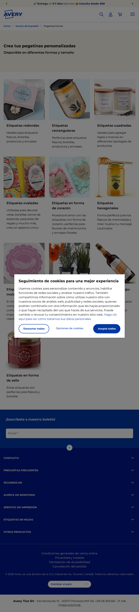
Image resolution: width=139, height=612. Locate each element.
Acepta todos (107, 328)
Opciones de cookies (69, 328)
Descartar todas (34, 328)
